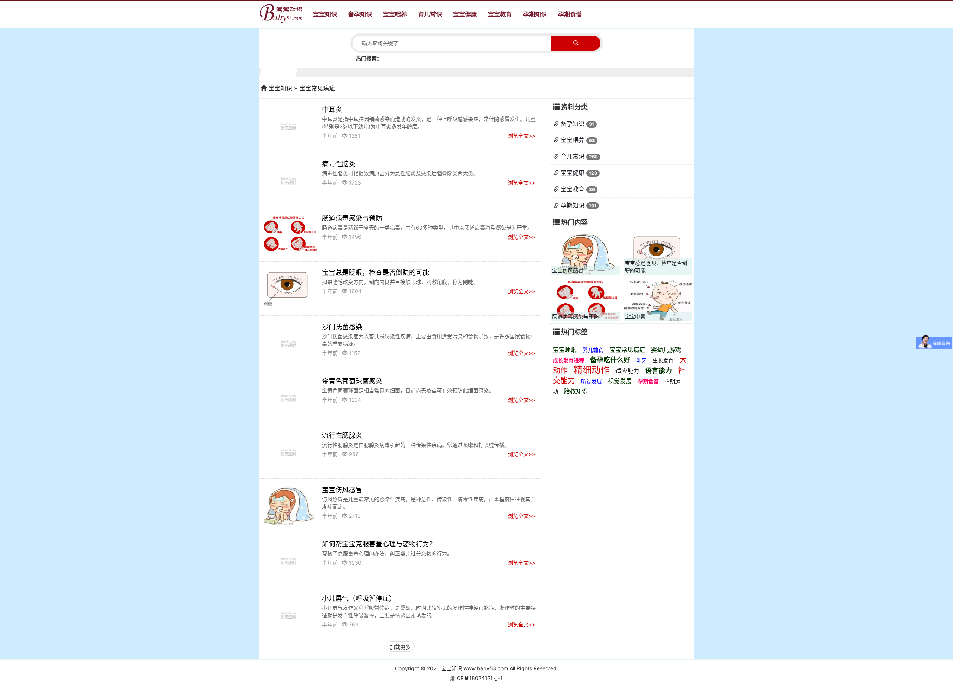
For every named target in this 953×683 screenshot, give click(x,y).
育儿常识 (430, 14)
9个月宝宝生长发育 (567, 72)
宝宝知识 (325, 14)
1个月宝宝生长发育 (278, 72)
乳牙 (641, 360)
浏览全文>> (521, 135)
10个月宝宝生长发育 (602, 72)
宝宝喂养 (395, 14)
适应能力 (627, 371)
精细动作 (591, 370)
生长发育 (663, 360)
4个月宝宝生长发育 (386, 72)
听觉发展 (591, 381)
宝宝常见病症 (627, 349)
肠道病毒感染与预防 (352, 218)
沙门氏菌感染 (342, 327)
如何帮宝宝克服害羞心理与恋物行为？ (379, 544)
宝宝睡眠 (565, 349)
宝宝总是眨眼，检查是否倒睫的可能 (375, 272)
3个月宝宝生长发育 (351, 72)
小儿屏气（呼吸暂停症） (359, 598)
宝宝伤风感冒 (342, 490)
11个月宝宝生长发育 (638, 72)
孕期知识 (535, 14)
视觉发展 (620, 381)
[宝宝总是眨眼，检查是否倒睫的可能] (658, 253)
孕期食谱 (570, 14)
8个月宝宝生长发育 (530, 72)
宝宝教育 (500, 14)
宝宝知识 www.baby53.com (474, 668)
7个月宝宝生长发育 (494, 72)
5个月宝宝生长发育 (423, 72)
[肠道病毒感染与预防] (585, 299)
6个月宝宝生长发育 (459, 72)
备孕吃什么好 (610, 360)
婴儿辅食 (593, 350)
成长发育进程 (568, 360)
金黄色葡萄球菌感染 (352, 381)
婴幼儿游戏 (666, 349)
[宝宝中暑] (658, 299)
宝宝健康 (465, 14)
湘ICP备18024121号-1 (476, 678)
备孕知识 (360, 14)
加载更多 (400, 647)
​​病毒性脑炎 (339, 164)
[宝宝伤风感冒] (585, 253)
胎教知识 (576, 391)
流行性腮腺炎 (342, 435)
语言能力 (658, 371)
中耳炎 (332, 109)
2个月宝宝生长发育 (315, 72)
